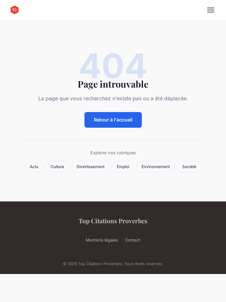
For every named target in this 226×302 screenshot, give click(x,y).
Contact (132, 239)
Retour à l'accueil (113, 120)
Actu (34, 166)
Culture (57, 166)
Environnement (156, 166)
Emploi (123, 166)
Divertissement (90, 166)
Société (189, 166)
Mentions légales (102, 239)
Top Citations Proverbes (113, 220)
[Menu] (211, 10)
